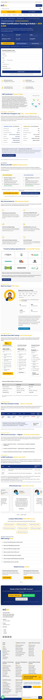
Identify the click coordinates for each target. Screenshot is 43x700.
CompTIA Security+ (19, 686)
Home (2, 18)
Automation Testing (6, 670)
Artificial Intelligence (20, 645)
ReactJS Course (6, 676)
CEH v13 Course (32, 645)
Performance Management (21, 676)
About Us (4, 648)
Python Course (6, 667)
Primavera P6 (18, 673)
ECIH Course (31, 652)
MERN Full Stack (6, 668)
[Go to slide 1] (17, 514)
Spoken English (6, 692)
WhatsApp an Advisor (29, 595)
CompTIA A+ (18, 685)
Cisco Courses (18, 683)
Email (3, 62)
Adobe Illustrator (32, 670)
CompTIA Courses (19, 682)
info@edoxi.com (6, 624)
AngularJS (5, 674)
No (36, 686)
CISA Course (31, 648)
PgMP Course (18, 674)
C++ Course (5, 673)
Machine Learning (19, 648)
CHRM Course (18, 667)
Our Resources (6, 654)
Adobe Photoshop (32, 668)
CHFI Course (31, 654)
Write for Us (5, 652)
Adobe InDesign (32, 671)
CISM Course (31, 649)
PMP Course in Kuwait (22, 532)
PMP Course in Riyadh (22, 528)
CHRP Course (18, 668)
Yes (27, 686)
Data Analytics (18, 646)
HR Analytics (18, 671)
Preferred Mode (4, 66)
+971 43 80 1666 (6, 620)
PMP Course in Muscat (21, 524)
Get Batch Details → (21, 71)
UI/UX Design (31, 667)
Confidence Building (7, 691)
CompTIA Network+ (20, 688)
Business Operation (11, 18)
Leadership (5, 682)
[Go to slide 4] (21, 514)
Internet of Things (19, 649)
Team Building (5, 685)
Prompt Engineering (20, 654)
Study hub (5, 649)
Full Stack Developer (7, 665)
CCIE (17, 692)
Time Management (6, 683)
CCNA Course (18, 691)
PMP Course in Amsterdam (9, 528)
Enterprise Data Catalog (20, 652)
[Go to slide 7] (25, 514)
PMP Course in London (34, 524)
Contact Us (5, 658)
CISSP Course (31, 646)
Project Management (20, 18)
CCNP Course (18, 689)
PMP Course (18, 665)
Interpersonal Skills (6, 686)
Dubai (6, 18)
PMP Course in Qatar (9, 524)
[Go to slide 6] (24, 514)
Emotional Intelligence (7, 689)
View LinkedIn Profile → (25, 328)
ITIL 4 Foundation (19, 651)
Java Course (5, 671)
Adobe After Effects (32, 673)
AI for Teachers (18, 655)
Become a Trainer (6, 651)
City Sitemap (5, 657)
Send (40, 697)
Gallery (4, 655)
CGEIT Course (31, 655)
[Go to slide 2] (18, 514)
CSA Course (31, 651)
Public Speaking (6, 688)
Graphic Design (32, 665)
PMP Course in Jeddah (35, 528)
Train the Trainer (19, 670)
